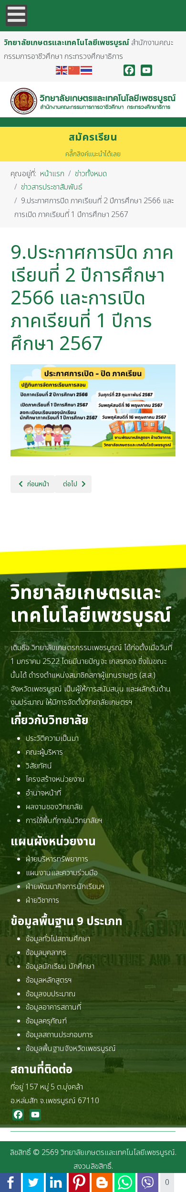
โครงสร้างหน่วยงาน (55, 779)
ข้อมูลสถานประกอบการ (59, 1035)
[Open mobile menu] (16, 15)
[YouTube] (146, 70)
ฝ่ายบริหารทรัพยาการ (57, 859)
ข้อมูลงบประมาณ (51, 994)
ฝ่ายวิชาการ (42, 900)
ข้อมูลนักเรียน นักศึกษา (60, 966)
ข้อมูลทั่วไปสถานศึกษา (58, 939)
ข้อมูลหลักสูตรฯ (49, 980)
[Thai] (87, 70)
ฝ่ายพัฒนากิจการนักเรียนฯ (65, 886)
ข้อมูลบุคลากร (46, 952)
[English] (62, 70)
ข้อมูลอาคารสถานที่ (53, 1007)
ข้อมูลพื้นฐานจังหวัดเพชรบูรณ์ (71, 1048)
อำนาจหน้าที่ (43, 793)
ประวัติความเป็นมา (52, 738)
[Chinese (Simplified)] (74, 70)
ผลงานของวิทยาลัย (54, 807)
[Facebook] (129, 70)
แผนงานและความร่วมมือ (62, 873)
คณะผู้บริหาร (44, 752)
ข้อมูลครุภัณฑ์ (46, 1021)
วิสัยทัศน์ (39, 766)
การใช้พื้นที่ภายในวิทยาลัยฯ (64, 820)
